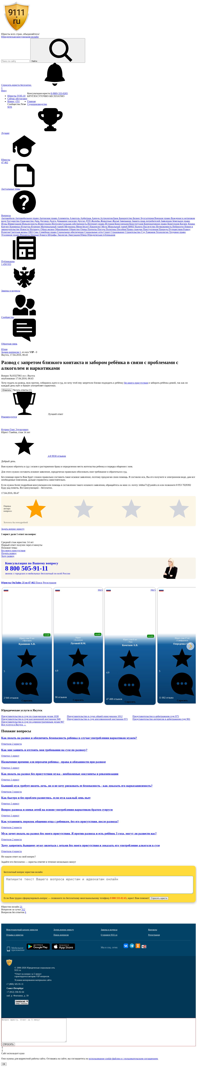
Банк (116, 218)
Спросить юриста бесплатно (16, 85)
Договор (44, 221)
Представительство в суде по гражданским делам (30, 716)
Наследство (149, 226)
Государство (13, 221)
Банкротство (126, 218)
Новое (13, 101)
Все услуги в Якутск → (13, 724)
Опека (84, 229)
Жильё (116, 221)
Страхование (118, 232)
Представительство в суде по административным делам (32, 722)
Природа (164, 229)
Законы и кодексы (109, 930)
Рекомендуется (9, 417)
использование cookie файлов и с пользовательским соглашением (123, 1058)
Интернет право (96, 223)
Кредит (5, 226)
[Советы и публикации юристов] (16, 31)
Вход (3, 90)
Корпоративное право (155, 223)
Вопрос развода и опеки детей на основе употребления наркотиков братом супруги (57, 809)
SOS (9, 107)
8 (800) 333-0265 (59, 93)
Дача (37, 221)
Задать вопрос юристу (12, 529)
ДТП (88, 221)
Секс (36, 232)
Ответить (6, 390)
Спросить (27, 700)
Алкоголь (75, 218)
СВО (31, 232)
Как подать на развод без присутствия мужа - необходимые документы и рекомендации (59, 773)
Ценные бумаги (39, 235)
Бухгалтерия (147, 218)
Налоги (139, 226)
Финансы (25, 235)
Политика (111, 229)
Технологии (162, 232)
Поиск (39, 582)
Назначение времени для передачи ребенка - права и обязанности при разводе (53, 761)
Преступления (151, 229)
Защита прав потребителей (146, 221)
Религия (5, 232)
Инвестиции (45, 223)
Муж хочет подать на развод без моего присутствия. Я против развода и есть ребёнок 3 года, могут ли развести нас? (79, 833)
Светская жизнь (19, 232)
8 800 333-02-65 (118, 898)
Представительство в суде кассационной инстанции (30, 719)
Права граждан (135, 229)
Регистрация (49, 582)
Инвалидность (30, 223)
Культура (26, 226)
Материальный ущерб (52, 226)
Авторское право (48, 218)
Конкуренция (122, 223)
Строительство (133, 232)
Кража (191, 223)
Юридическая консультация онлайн (20, 36)
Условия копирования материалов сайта (32, 980)
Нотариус (35, 229)
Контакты (152, 930)
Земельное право (181, 221)
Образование (62, 229)
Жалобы (96, 221)
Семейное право (48, 232)
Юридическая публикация (101, 235)
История (110, 223)
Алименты (64, 218)
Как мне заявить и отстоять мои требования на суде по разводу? (44, 750)
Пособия (122, 229)
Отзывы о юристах (14, 935)
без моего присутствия (136, 382)
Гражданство (27, 221)
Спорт (107, 232)
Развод (186, 229)
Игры (4, 223)
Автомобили (8, 218)
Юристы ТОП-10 (16, 96)
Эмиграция (74, 235)
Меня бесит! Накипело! (88, 226)
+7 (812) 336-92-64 (15, 992)
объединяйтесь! (31, 34)
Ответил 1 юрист (10, 755)
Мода (104, 226)
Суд (143, 232)
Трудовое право (177, 232)
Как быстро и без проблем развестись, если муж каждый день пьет (45, 797)
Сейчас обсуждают (17, 98)
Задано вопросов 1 (11, 352)
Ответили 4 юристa (11, 851)
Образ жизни (47, 229)
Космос (184, 223)
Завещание (126, 221)
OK (3, 1064)
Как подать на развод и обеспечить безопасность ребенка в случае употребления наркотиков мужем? (69, 737)
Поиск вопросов (61, 935)
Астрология (106, 218)
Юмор (83, 235)
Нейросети (178, 226)
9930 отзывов (56, 456)
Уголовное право (10, 235)
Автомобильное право (27, 218)
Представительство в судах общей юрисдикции (95, 716)
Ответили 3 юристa (11, 791)
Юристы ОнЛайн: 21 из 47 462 (18, 582)
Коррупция (173, 223)
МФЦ (131, 226)
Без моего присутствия (13, 550)
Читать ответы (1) (22, 390)
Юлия (4, 349)
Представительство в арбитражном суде (156, 716)
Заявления (166, 221)
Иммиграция (15, 223)
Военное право (162, 218)
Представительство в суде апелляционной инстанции (97, 719)
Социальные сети (93, 232)
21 (21, 906)
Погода (101, 229)
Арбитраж (86, 218)
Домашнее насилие (67, 221)
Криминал (15, 226)
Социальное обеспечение (70, 232)
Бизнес (137, 218)
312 (23, 909)
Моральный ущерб (118, 226)
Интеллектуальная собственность (69, 223)
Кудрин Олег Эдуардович (14, 429)
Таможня (151, 232)
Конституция (136, 223)
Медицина (70, 226)
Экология (62, 235)
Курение (36, 226)
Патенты (92, 229)
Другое (81, 221)
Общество (74, 229)
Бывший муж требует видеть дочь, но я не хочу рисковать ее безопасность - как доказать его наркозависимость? (77, 785)
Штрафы (52, 235)
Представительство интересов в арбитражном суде (161, 719)
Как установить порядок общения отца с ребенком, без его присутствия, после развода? (60, 821)
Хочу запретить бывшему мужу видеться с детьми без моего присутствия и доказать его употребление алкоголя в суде (80, 845)
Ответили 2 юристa (11, 744)
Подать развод (8, 553)
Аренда (96, 218)
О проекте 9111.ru (109, 935)
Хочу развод (7, 556)
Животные (106, 221)
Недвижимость (164, 226)
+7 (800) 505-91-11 (14, 984)
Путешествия (176, 229)
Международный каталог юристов (22, 930)
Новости (25, 229)
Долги (53, 221)
